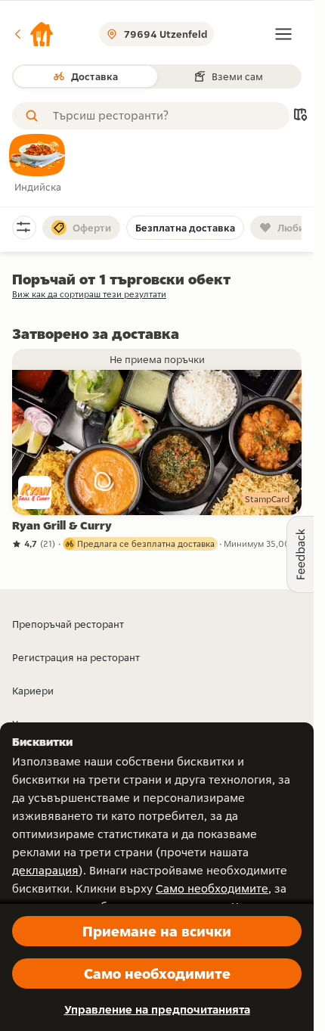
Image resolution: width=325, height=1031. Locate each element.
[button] (33, 34)
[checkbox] (38, 164)
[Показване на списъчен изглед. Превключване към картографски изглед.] (300, 116)
